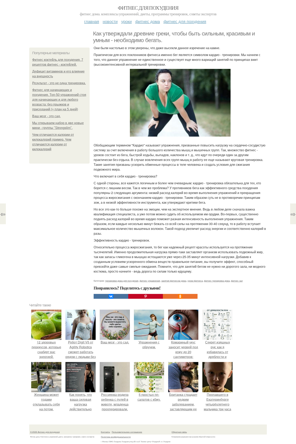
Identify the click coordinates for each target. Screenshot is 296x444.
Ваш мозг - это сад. (46, 116)
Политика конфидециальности (116, 436)
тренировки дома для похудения (121, 280)
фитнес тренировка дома (217, 280)
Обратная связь (179, 432)
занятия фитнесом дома (173, 280)
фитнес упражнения (150, 280)
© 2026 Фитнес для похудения (45, 432)
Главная (91, 21)
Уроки (126, 21)
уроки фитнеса (195, 280)
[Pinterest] (145, 296)
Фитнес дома (147, 21)
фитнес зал (237, 280)
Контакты (105, 432)
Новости (110, 21)
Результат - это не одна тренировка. (59, 83)
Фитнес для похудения (148, 7)
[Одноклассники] (180, 296)
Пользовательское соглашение (127, 432)
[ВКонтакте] (111, 296)
